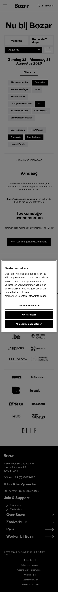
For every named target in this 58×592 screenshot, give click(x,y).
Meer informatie (38, 296)
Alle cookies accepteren (29, 324)
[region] (28, 296)
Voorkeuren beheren (29, 306)
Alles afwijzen (29, 315)
